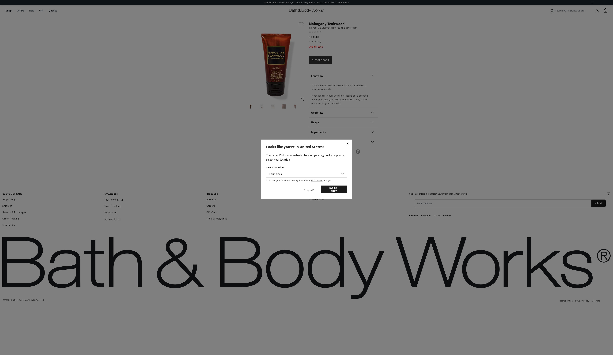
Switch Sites (333, 189)
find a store (317, 180)
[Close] (347, 143)
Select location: (275, 167)
